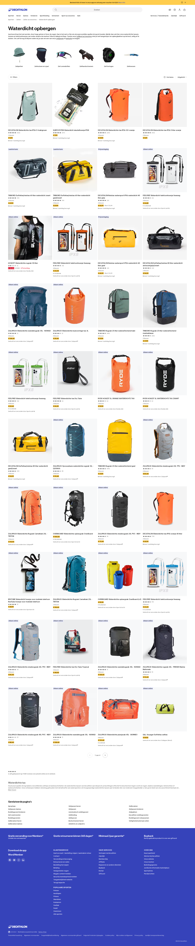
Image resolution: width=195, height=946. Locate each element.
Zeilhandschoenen (86, 66)
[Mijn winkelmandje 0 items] (184, 9)
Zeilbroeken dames (15, 824)
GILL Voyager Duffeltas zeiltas (155, 735)
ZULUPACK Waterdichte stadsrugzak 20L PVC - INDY (119, 534)
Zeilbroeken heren (14, 821)
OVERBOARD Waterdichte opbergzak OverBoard (73, 534)
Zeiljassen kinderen (136, 809)
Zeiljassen (72, 809)
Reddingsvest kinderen (16, 812)
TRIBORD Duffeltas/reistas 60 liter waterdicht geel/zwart (71, 196)
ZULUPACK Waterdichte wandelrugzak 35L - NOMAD (29, 331)
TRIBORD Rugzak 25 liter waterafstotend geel (116, 466)
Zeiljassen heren (75, 806)
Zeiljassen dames (14, 809)
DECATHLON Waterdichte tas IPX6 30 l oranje (116, 130)
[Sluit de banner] (185, 2)
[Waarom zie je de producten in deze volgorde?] (165, 77)
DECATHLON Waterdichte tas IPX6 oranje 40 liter (162, 534)
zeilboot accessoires (84, 36)
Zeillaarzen (73, 818)
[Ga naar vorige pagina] (89, 755)
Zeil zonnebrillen (64, 66)
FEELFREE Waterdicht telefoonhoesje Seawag (161, 195)
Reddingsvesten (14, 818)
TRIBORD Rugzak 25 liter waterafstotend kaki (116, 331)
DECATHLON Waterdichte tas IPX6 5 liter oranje (162, 130)
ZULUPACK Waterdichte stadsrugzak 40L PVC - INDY (29, 735)
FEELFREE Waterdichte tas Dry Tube (67, 398)
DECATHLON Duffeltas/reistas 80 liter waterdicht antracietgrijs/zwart (163, 264)
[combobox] (182, 77)
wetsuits (69, 38)
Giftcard (182, 16)
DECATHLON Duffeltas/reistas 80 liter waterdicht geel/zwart (28, 467)
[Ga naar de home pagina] (17, 9)
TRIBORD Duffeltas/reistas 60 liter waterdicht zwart (29, 195)
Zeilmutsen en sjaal (41, 66)
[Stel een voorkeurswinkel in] (169, 9)
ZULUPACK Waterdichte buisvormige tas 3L (70, 331)
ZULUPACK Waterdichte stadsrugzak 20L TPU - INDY (164, 466)
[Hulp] (174, 9)
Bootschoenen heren (76, 821)
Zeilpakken (133, 812)
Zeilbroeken (133, 806)
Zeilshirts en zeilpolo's (77, 824)
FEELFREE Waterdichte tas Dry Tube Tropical (71, 667)
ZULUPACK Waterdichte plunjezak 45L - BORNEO (117, 735)
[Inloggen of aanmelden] (179, 9)
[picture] (30, 105)
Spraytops (12, 806)
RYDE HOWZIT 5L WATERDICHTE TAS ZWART (161, 398)
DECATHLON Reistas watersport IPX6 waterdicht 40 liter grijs (119, 196)
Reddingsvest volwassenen (139, 818)
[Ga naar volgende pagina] (105, 755)
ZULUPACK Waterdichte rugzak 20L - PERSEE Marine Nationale (164, 668)
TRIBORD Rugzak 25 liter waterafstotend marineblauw (159, 332)
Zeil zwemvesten (14, 815)
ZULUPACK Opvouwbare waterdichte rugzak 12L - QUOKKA (73, 467)
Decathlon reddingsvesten (138, 815)
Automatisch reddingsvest (78, 812)
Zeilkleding (73, 815)
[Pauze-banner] (182, 2)
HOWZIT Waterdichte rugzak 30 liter (23, 263)
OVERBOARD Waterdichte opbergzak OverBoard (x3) (119, 599)
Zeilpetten (19, 66)
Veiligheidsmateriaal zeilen (139, 821)
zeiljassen (60, 38)
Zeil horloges (108, 66)
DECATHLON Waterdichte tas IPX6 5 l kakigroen (27, 130)
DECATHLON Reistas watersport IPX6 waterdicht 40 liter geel (119, 264)
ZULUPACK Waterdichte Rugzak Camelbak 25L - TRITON (27, 535)
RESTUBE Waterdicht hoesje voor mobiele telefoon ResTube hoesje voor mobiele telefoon (29, 600)
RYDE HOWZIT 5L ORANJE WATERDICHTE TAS (116, 398)
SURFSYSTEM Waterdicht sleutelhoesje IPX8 (71, 130)
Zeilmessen (131, 66)
